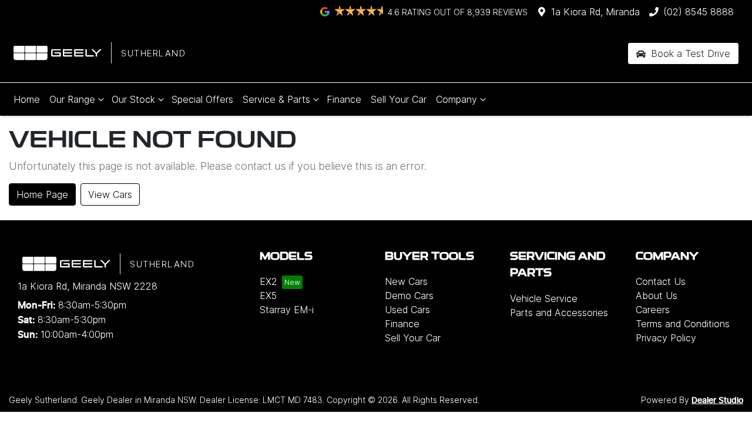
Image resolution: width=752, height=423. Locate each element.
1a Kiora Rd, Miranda (595, 12)
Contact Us (661, 281)
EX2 (268, 281)
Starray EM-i (287, 309)
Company (456, 99)
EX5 (268, 295)
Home (27, 99)
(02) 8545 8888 (698, 12)
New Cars (406, 281)
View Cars (110, 194)
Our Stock (133, 99)
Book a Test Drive (689, 53)
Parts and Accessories (559, 312)
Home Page (42, 194)
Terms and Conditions (683, 324)
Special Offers (202, 99)
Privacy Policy (666, 338)
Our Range (72, 99)
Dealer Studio (717, 401)
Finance (344, 99)
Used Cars (407, 309)
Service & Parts (276, 99)
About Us (656, 295)
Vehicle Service (544, 298)
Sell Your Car (399, 99)
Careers (653, 309)
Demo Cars (409, 295)
